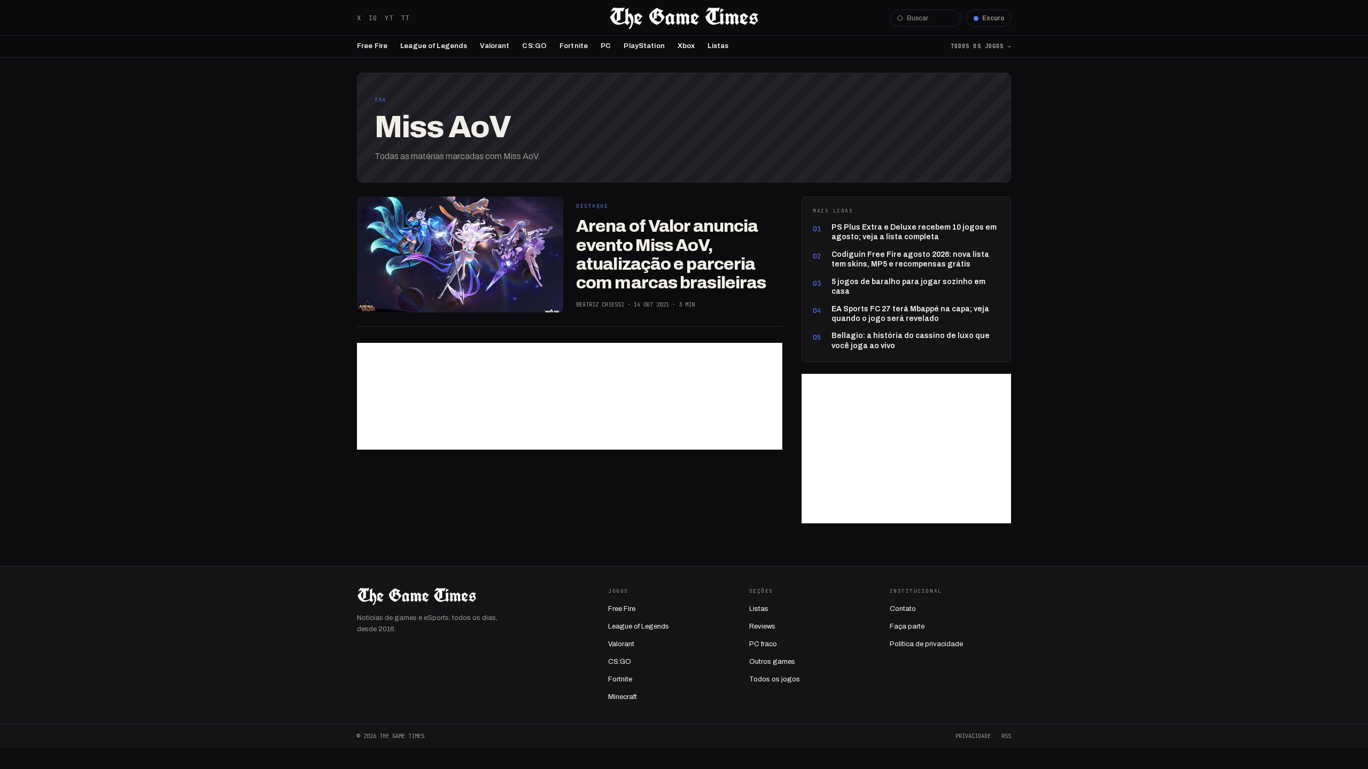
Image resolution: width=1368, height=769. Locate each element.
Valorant (494, 46)
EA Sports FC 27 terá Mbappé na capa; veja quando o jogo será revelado (910, 314)
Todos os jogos (774, 679)
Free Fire (372, 46)
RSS (1006, 736)
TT (405, 17)
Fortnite (573, 46)
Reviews (762, 626)
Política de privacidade (926, 644)
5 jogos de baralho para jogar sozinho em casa (908, 286)
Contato (903, 609)
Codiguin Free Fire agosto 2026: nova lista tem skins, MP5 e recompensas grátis (910, 259)
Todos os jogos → (981, 46)
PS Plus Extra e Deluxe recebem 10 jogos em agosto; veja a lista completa (914, 232)
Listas (718, 46)
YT (389, 17)
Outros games (772, 661)
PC (606, 46)
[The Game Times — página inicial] (684, 18)
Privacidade (973, 736)
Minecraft (622, 697)
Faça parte (907, 626)
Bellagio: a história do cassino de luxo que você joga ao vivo (910, 340)
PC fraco (763, 644)
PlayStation (644, 46)
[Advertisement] (569, 396)
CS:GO (534, 46)
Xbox (686, 46)
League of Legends (433, 46)
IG (373, 17)
